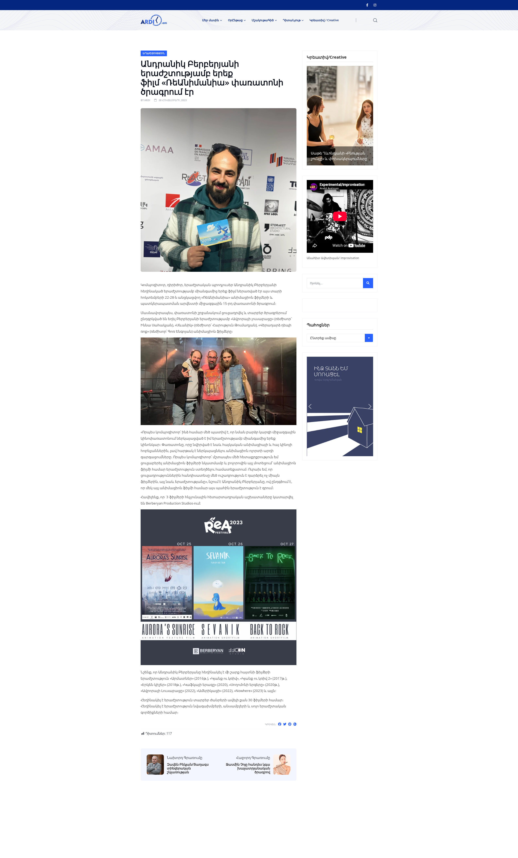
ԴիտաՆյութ (291, 20)
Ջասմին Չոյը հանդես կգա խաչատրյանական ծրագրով (248, 768)
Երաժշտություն (154, 53)
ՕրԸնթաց (235, 20)
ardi (147, 100)
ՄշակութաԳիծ (263, 20)
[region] (340, 115)
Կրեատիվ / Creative (324, 20)
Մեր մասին (210, 20)
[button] (310, 115)
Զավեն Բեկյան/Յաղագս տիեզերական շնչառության (188, 768)
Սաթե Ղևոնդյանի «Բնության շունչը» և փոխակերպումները (339, 156)
